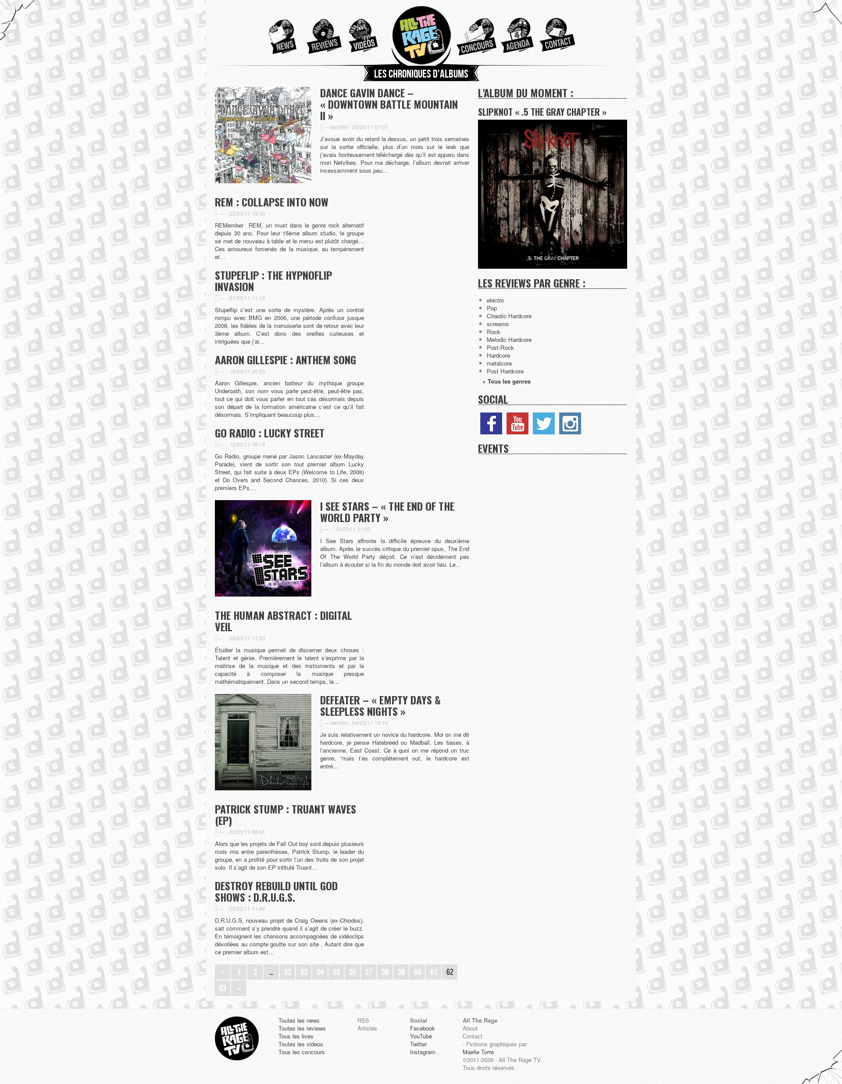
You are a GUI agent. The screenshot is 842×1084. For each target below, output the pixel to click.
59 (401, 972)
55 (336, 972)
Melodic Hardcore (509, 339)
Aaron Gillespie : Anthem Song (285, 359)
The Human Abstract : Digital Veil (283, 620)
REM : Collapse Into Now (271, 202)
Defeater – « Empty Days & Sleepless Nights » (380, 705)
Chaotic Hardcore (509, 316)
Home (421, 33)
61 (433, 972)
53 (303, 972)
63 (222, 988)
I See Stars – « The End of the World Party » (387, 511)
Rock (493, 331)
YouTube (517, 423)
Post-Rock (500, 347)
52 (287, 972)
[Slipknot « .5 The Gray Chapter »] (552, 266)
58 (385, 972)
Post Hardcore (505, 371)
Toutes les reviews (302, 1028)
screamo (498, 324)
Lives (516, 33)
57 (368, 972)
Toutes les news (299, 1020)
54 (320, 972)
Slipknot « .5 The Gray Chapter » (542, 111)
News (278, 33)
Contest (476, 33)
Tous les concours (301, 1052)
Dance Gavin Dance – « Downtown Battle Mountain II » (389, 104)
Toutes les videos (300, 1044)
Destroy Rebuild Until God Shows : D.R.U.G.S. (276, 891)
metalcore (499, 363)
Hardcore (498, 355)
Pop (492, 308)
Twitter (544, 423)
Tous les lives (296, 1036)
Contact (555, 33)
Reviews (322, 33)
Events (493, 448)
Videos (365, 33)
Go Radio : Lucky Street (270, 433)
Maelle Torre (478, 1052)
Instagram (570, 423)
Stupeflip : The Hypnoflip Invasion (273, 280)
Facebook (491, 423)
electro (495, 300)
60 (417, 972)
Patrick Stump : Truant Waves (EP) (285, 814)
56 (352, 972)
